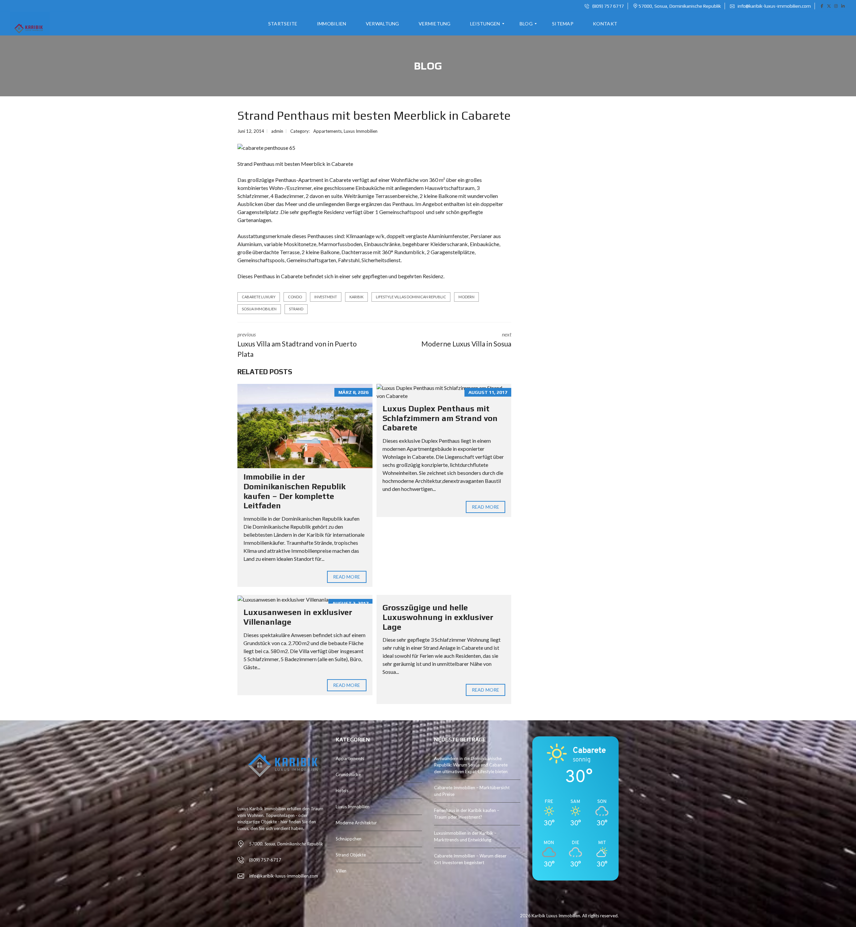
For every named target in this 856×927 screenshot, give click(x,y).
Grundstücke (348, 774)
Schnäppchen (348, 838)
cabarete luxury (259, 297)
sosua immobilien (259, 309)
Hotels (342, 790)
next (466, 339)
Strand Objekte (351, 854)
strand (296, 309)
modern (466, 297)
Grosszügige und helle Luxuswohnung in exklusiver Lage (438, 617)
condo (295, 297)
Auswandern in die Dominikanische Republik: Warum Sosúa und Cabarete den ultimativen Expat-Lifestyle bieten (471, 765)
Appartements (327, 131)
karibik (356, 297)
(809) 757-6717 (265, 859)
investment (325, 297)
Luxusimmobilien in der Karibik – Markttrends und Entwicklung (465, 836)
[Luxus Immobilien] (27, 23)
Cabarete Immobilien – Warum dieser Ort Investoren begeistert (470, 859)
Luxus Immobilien (361, 131)
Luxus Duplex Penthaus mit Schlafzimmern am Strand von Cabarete (440, 418)
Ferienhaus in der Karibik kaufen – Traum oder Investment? (466, 814)
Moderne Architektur (356, 822)
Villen (341, 870)
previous (297, 344)
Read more (346, 577)
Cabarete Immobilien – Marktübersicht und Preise (472, 791)
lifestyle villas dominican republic (411, 297)
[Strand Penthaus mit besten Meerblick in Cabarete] (266, 147)
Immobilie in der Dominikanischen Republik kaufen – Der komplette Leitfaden (294, 491)
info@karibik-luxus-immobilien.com (774, 6)
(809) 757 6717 (607, 6)
